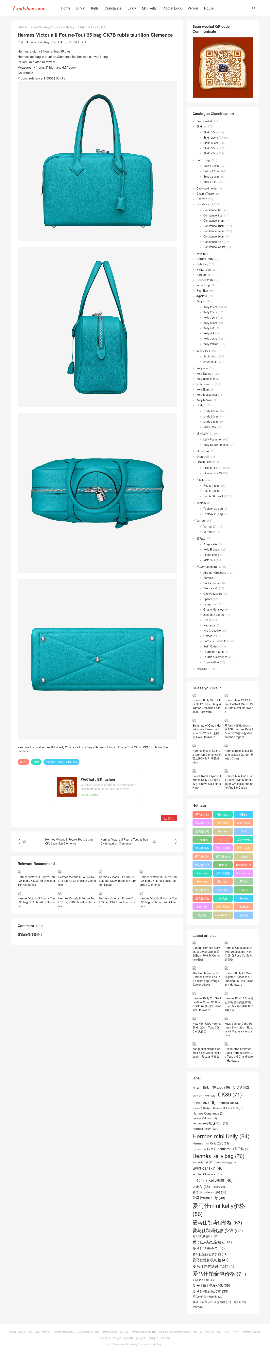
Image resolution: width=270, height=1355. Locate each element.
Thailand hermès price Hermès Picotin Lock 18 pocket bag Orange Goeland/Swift (207, 978)
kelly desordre (205, 384)
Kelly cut (208, 328)
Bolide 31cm (211, 176)
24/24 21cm (210, 356)
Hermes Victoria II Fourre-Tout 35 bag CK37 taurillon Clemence (77, 881)
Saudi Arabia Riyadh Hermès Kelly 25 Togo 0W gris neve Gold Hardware (207, 781)
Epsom (207, 599)
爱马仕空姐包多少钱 (223, 874)
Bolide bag (203, 160)
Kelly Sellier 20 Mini (215, 445)
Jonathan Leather (214, 615)
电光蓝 (202, 915)
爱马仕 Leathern (206, 567)
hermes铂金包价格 (243, 865)
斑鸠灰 (223, 898)
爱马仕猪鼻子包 (244, 848)
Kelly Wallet (210, 344)
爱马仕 (80, 27)
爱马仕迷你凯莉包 (223, 848)
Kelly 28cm (210, 312)
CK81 (210, 1095)
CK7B (23, 761)
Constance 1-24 (213, 215)
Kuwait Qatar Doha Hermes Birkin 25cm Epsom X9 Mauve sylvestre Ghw (239, 1029)
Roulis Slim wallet (214, 496)
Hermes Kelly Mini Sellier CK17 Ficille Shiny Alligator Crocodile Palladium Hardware (207, 706)
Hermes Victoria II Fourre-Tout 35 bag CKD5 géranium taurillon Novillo (117, 881)
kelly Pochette (212, 439)
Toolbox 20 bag (213, 508)
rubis (36, 761)
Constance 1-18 (213, 210)
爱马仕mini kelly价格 (202, 815)
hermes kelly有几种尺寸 (244, 890)
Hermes (223, 831)
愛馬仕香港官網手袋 (39, 1331)
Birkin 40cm (210, 153)
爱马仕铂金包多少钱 (202, 865)
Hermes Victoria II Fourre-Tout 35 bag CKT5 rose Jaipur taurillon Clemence (158, 881)
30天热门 (105, 1338)
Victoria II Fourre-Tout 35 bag (61, 761)
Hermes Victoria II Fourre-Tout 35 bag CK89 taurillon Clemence (77, 902)
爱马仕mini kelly (223, 857)
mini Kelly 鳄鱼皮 (226, 1162)
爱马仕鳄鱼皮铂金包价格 (202, 890)
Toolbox (201, 503)
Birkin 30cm (210, 143)
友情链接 (128, 1338)
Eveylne (201, 254)
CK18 (222, 840)
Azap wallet (210, 544)
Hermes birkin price (63, 1331)
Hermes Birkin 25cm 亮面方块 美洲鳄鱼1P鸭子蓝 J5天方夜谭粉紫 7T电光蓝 (239, 1004)
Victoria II (93, 27)
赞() (169, 818)
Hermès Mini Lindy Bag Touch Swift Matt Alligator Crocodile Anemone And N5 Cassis (239, 781)
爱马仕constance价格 (243, 882)
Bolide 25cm (211, 166)
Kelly (95, 8)
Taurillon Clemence (215, 657)
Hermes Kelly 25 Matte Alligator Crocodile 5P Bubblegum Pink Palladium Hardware (239, 978)
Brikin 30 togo (222, 865)
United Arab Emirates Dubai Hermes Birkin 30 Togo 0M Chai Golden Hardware (239, 1054)
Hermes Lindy (202, 882)
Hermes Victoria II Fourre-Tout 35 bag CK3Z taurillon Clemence (158, 902)
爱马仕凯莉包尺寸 (223, 907)
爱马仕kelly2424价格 (228, 1331)
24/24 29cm (210, 362)
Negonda (209, 625)
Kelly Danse (203, 373)
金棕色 (244, 915)
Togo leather (211, 662)
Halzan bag (203, 269)
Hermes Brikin (201, 1108)
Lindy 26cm (210, 411)
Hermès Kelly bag (223, 823)
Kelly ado (202, 368)
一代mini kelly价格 (202, 840)
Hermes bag (243, 873)
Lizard (207, 620)
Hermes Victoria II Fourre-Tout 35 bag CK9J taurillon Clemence (36, 902)
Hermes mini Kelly (223, 815)
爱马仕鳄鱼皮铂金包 (202, 899)
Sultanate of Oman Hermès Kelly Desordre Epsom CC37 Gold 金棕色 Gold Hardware (207, 731)
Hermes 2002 (204, 280)
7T (196, 1087)
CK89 (243, 814)
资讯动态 (202, 669)
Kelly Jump (210, 338)
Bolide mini (210, 182)
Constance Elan (213, 242)
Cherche (201, 199)
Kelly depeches (205, 379)
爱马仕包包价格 (17, 1331)
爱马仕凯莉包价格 (244, 823)
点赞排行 (153, 1338)
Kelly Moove (204, 400)
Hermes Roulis (244, 899)
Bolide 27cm (211, 171)
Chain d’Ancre (205, 193)
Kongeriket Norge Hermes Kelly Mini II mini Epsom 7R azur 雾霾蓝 (207, 1052)
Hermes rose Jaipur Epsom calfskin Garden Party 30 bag (239, 754)
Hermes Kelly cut (243, 907)
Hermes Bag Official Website (174, 1331)
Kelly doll (208, 333)
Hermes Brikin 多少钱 (202, 907)
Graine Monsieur (213, 609)
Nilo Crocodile (212, 630)
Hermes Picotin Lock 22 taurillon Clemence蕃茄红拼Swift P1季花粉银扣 (207, 756)
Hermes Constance (202, 874)
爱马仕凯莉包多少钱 (202, 832)
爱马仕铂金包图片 (203, 1279)
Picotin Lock (172, 8)
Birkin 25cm (210, 137)
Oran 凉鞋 (202, 457)
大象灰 (244, 856)
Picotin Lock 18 (212, 468)
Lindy (131, 8)
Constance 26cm (214, 236)
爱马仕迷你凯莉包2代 (244, 840)
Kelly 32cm (210, 317)
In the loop (203, 285)
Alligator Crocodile (214, 573)
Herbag (201, 275)
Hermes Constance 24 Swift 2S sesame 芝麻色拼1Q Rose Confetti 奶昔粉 (239, 953)
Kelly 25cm (210, 307)
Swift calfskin (243, 832)
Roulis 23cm (211, 491)
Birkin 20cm (210, 132)
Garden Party (204, 259)
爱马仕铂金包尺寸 (202, 857)
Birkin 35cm (210, 148)
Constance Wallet (214, 247)
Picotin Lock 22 (212, 473)
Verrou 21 (209, 532)
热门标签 (165, 1338)
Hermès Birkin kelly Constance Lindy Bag (51, 27)
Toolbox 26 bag (213, 514)
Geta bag (202, 264)
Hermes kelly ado (251, 1331)
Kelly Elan (202, 389)
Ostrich (207, 636)
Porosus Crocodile (214, 641)
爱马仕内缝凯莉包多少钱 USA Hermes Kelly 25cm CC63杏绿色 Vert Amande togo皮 (239, 731)
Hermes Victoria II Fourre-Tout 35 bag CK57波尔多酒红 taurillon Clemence (36, 881)
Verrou (193, 8)
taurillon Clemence (223, 890)
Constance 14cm (214, 220)
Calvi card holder (207, 188)
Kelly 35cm (210, 323)
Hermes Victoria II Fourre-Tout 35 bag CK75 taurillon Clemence (118, 902)
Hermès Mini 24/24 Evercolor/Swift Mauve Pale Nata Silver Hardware (239, 706)
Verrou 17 (209, 526)
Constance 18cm (214, 226)
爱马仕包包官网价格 (203, 1331)
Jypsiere (201, 296)
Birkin (80, 8)
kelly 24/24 (203, 350)
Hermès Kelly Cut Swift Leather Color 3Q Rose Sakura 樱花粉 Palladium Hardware (207, 1004)
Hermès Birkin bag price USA (44, 42)
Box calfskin (210, 588)
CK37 (197, 1095)
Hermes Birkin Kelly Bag (115, 1331)
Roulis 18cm (211, 485)
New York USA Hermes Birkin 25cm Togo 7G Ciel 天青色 (207, 1027)
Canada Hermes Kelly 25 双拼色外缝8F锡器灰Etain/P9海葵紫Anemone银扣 (207, 953)
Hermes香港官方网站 (87, 1331)
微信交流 (141, 1338)
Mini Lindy (209, 427)
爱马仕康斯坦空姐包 (202, 848)
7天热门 (117, 1338)
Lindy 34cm (210, 421)
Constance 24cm (214, 231)
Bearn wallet (204, 121)
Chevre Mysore (213, 594)
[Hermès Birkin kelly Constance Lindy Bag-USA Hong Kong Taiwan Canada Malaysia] (29, 8)
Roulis (209, 8)
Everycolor (210, 604)
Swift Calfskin (211, 646)
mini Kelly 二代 (223, 916)
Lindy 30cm (210, 416)
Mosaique (202, 451)
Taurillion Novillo (213, 652)
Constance (113, 8)
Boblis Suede (211, 583)
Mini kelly (149, 8)
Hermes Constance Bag (144, 1331)
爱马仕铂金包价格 (202, 823)
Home (65, 8)
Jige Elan (202, 290)
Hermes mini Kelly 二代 (223, 882)
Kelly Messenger (206, 394)
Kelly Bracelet (211, 549)
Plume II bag (211, 555)
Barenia (208, 578)
